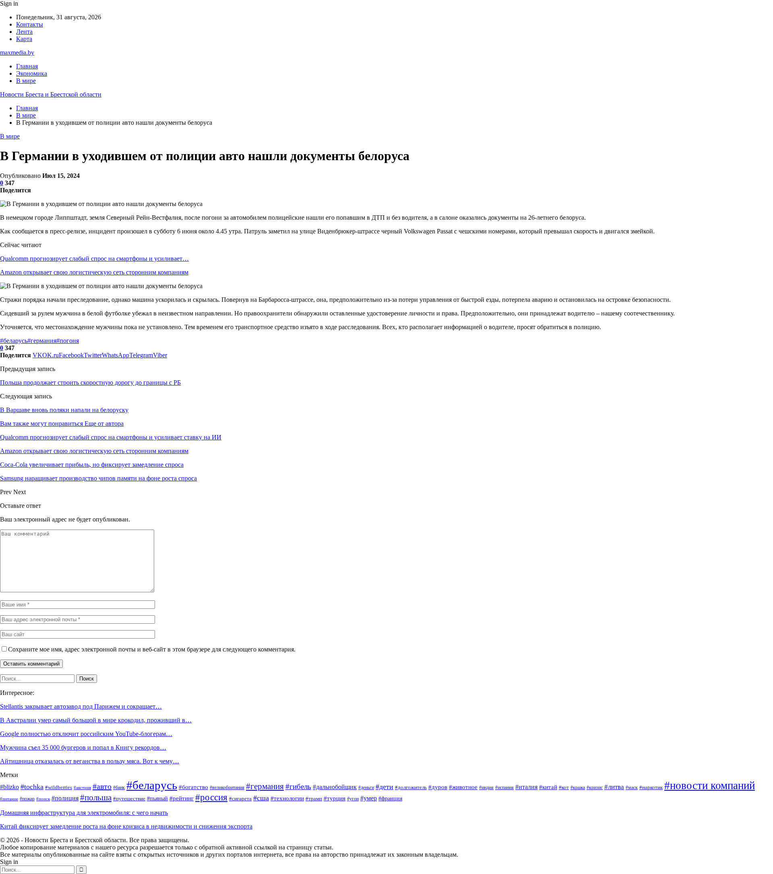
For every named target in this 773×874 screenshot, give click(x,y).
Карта (24, 38)
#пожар (27, 799)
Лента (24, 31)
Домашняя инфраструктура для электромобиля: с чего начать (84, 812)
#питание (9, 799)
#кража (577, 787)
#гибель (298, 786)
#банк (119, 787)
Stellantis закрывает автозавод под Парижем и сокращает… (81, 706)
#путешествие (129, 799)
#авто (102, 786)
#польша (96, 797)
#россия (211, 797)
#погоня (67, 340)
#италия (526, 787)
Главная (27, 66)
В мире (26, 80)
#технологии (287, 798)
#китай (548, 787)
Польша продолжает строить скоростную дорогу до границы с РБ (90, 382)
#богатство (193, 787)
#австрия (82, 787)
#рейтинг (181, 798)
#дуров (437, 787)
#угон (353, 799)
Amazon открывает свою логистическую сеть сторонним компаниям (94, 272)
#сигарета (240, 799)
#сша (261, 798)
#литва (614, 787)
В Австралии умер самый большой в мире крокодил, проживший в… (96, 720)
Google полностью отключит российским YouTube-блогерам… (86, 733)
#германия (41, 340)
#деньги (366, 787)
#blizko (9, 786)
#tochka (32, 787)
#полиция (65, 798)
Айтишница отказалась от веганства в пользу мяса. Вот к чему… (89, 761)
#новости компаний (709, 785)
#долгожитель (411, 787)
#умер (368, 798)
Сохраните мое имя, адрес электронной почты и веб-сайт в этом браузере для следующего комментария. (152, 649)
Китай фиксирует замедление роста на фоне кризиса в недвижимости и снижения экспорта (126, 826)
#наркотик (651, 787)
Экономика (31, 73)
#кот (564, 787)
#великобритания (227, 787)
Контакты (29, 24)
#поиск (43, 799)
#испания (504, 787)
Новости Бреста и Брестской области (50, 94)
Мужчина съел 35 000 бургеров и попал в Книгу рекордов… (83, 747)
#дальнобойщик (335, 786)
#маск (632, 787)
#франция (390, 799)
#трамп (314, 799)
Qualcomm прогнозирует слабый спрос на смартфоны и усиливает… (94, 258)
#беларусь (13, 340)
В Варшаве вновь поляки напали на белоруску (64, 409)
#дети (384, 787)
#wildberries (58, 787)
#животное (463, 787)
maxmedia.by (17, 52)
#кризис (595, 787)
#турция (334, 798)
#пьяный (157, 799)
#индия (486, 787)
